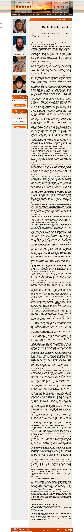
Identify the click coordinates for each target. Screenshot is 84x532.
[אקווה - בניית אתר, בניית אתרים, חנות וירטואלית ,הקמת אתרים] (21, 530)
